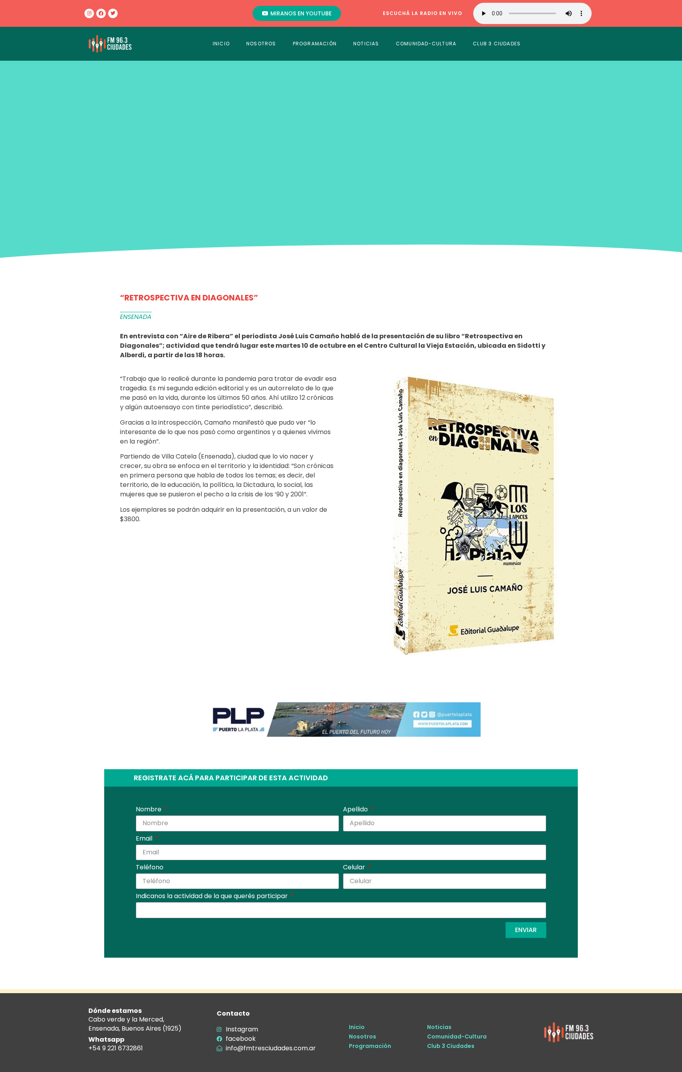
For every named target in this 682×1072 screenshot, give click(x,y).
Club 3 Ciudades (450, 1046)
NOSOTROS (261, 43)
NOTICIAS (366, 43)
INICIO (221, 43)
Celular (355, 868)
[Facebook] (101, 13)
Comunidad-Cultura (457, 1036)
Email (145, 839)
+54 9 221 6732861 (115, 1048)
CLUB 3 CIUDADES (497, 43)
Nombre (149, 810)
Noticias (439, 1027)
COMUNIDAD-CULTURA (426, 43)
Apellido (356, 810)
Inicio (357, 1027)
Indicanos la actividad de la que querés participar (212, 896)
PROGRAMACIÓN (315, 43)
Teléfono (149, 868)
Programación (370, 1046)
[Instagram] (89, 13)
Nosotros (362, 1036)
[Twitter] (113, 13)
